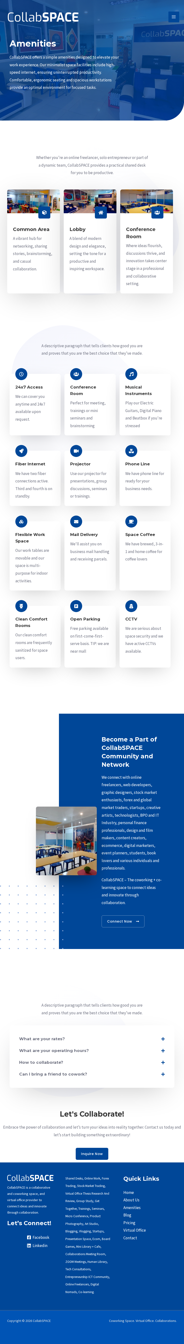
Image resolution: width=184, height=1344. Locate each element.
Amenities (132, 1207)
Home (128, 1192)
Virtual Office (134, 1230)
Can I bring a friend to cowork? (53, 1074)
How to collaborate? (41, 1062)
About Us (131, 1200)
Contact (130, 1238)
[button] (92, 1039)
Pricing (129, 1222)
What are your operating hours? (54, 1050)
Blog (127, 1215)
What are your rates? (42, 1038)
